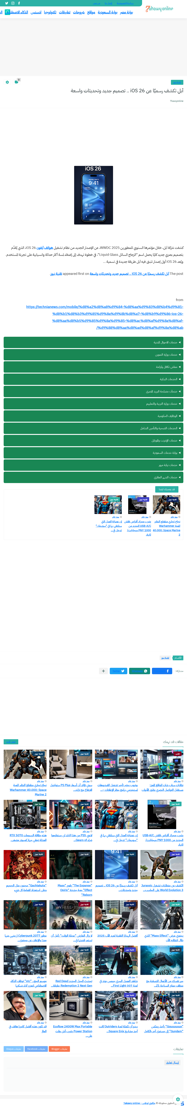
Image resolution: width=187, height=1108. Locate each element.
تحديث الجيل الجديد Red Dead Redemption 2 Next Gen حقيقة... (71, 983)
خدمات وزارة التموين (166, 354)
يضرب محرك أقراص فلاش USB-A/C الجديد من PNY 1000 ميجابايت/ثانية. (137, 528)
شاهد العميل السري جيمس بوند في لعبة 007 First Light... (119, 983)
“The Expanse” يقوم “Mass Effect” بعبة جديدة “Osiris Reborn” (75, 890)
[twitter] (6, 3)
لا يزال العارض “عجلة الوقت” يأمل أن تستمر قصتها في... (71, 938)
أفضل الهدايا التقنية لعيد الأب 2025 (117, 935)
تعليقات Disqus (13, 1049)
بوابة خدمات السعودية (165, 453)
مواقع (91, 12)
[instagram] (13, 3)
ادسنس (36, 12)
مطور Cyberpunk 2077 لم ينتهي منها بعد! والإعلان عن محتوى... (26, 938)
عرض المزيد (11, 741)
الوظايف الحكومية (167, 416)
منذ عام (174, 517)
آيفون (40, 247)
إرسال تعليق (172, 1063)
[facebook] (19, 3)
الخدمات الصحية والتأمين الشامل (158, 428)
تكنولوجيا (50, 12)
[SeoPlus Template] (182, 1103)
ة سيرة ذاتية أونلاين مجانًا (156, 442)
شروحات (79, 12)
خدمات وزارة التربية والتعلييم (161, 404)
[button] (162, 671)
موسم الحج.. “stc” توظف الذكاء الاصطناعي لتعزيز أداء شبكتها (29, 983)
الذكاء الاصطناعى (16, 12)
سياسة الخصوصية (125, 3)
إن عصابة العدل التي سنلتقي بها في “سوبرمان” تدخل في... (109, 525)
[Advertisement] (93, 47)
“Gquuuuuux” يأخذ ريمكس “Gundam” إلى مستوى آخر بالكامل (163, 1028)
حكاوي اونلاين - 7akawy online (139, 1103)
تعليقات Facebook (36, 1049)
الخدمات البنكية (168, 379)
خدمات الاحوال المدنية (165, 342)
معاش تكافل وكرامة (166, 367)
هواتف (48, 247)
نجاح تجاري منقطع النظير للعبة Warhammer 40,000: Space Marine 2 (166, 528)
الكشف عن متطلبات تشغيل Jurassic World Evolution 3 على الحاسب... (162, 887)
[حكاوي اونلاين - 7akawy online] (159, 9)
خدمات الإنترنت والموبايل (164, 440)
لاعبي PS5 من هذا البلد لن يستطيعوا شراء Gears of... (71, 837)
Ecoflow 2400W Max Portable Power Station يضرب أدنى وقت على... (72, 1031)
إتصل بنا (108, 3)
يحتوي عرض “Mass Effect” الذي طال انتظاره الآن (163, 938)
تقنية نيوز (177, 82)
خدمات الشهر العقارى (165, 477)
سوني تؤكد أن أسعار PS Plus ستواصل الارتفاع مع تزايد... (71, 787)
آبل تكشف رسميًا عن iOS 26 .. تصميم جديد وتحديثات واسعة (129, 273)
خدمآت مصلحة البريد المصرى (161, 391)
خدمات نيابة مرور (168, 465)
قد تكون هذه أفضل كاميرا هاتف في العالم (28, 1028)
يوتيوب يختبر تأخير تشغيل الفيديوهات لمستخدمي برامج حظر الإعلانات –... (118, 787)
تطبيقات (64, 12)
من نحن (96, 3)
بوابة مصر (126, 12)
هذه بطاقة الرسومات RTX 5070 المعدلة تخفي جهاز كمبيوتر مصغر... (28, 837)
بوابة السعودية (107, 12)
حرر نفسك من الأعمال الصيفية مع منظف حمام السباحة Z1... (164, 983)
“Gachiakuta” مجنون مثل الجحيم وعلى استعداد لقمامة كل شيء (26, 887)
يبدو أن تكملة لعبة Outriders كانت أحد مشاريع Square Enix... (118, 1028)
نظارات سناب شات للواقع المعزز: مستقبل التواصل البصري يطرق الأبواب (162, 787)
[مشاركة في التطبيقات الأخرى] (103, 671)
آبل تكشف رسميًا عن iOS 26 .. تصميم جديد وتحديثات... (117, 887)
